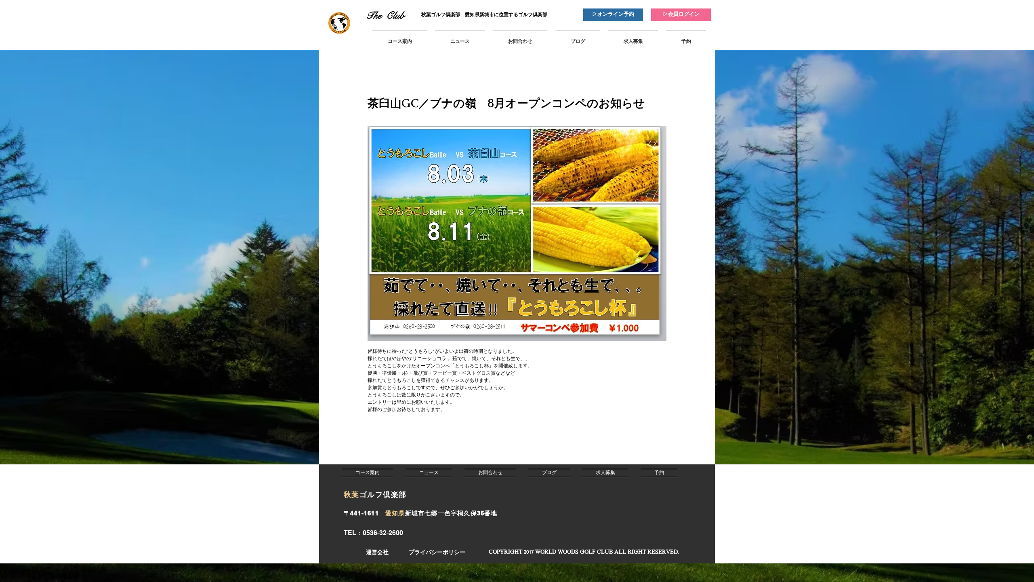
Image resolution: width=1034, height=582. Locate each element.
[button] (583, 552)
